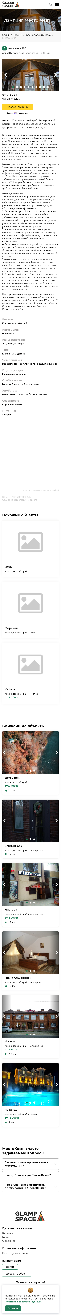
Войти (10, 1266)
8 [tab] (40, 87)
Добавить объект (16, 1273)
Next (55, 75)
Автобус (19, 343)
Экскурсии (50, 364)
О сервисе (8, 1240)
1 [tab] (13, 87)
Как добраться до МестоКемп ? (28, 1175)
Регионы (7, 1233)
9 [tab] (44, 87)
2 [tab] (17, 87)
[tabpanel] (30, 75)
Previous (6, 75)
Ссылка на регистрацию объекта (19, 500)
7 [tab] (36, 87)
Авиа (10, 343)
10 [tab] (48, 87)
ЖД (4, 343)
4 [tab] (25, 87)
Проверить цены (17, 107)
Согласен (13, 1308)
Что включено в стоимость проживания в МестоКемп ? (25, 1186)
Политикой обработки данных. (23, 1301)
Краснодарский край (38, 35)
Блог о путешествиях (15, 1253)
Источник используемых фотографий (41, 490)
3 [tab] (21, 87)
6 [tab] (32, 87)
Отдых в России (12, 35)
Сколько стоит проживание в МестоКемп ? (26, 1164)
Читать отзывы (11, 98)
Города (6, 1237)
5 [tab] (28, 87)
